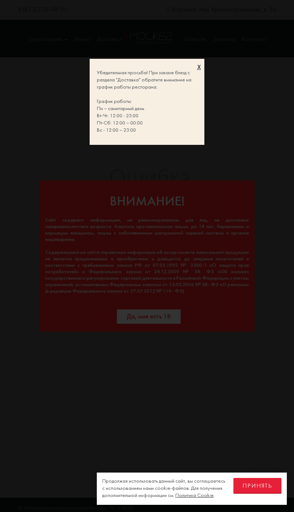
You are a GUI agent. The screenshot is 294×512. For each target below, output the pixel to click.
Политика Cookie (194, 495)
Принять (257, 486)
